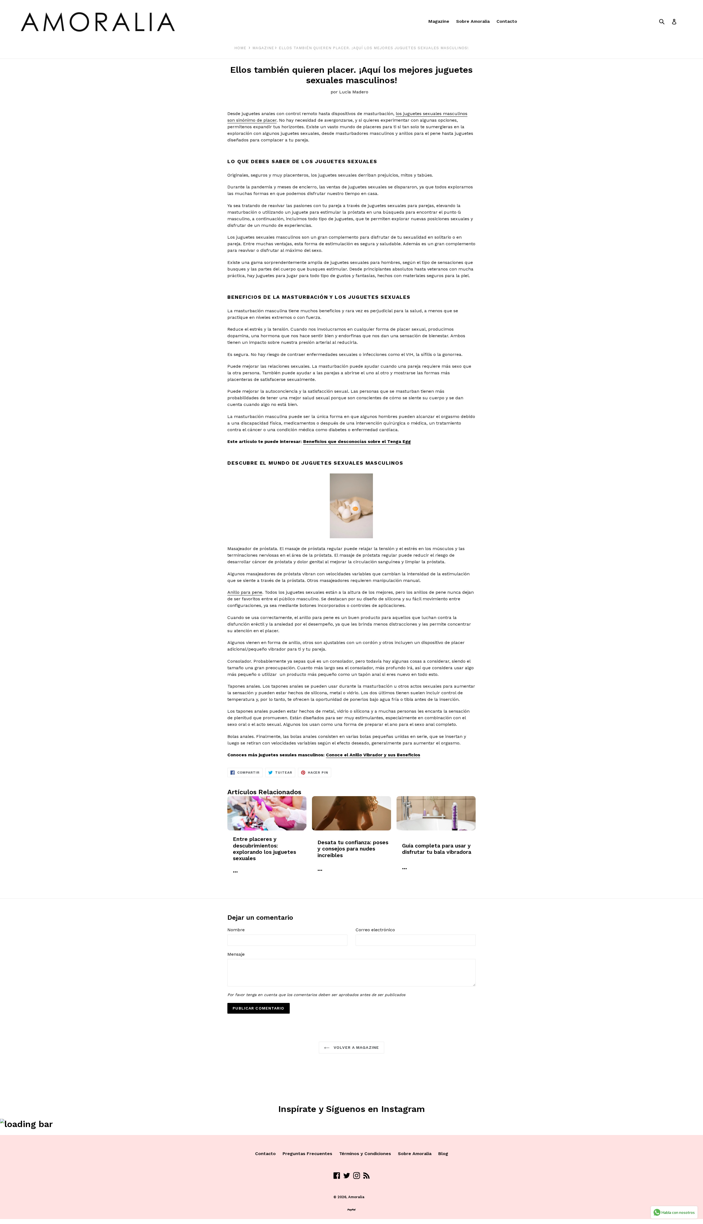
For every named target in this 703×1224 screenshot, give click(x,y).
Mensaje (236, 954)
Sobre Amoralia (473, 21)
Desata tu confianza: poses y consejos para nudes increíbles (352, 848)
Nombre (236, 929)
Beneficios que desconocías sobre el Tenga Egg (357, 441)
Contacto (506, 21)
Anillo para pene (244, 592)
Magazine (438, 21)
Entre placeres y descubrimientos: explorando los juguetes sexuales (264, 848)
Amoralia (356, 1197)
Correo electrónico (375, 929)
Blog (443, 1153)
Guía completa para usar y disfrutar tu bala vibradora (436, 849)
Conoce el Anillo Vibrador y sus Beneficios (373, 754)
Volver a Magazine (355, 1047)
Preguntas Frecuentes (307, 1153)
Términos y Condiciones (365, 1153)
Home (240, 48)
